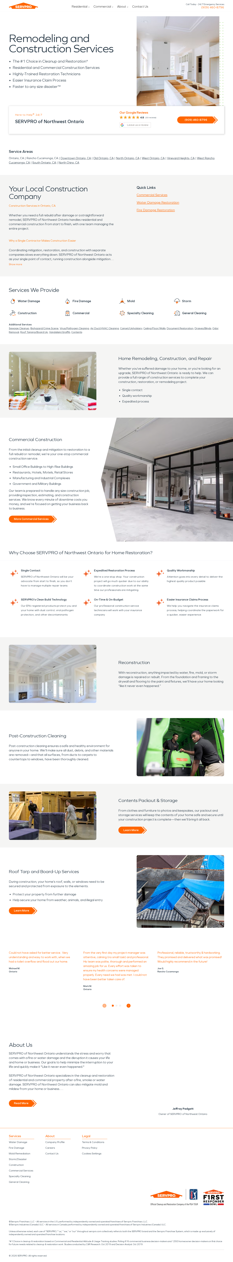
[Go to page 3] (120, 1005)
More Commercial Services (31, 519)
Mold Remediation (19, 1153)
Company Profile (55, 1142)
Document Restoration (180, 328)
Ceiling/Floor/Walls (154, 328)
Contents (76, 332)
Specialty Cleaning (20, 1176)
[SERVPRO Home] (23, 6)
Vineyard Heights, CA (181, 158)
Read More (21, 1103)
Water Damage (18, 1142)
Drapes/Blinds (203, 328)
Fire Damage (16, 1147)
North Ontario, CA (127, 158)
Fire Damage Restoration (156, 210)
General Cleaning (19, 1181)
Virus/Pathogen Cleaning (74, 328)
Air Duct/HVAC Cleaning (104, 328)
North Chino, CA (68, 162)
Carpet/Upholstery (131, 328)
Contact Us (140, 6)
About (121, 6)
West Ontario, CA (153, 158)
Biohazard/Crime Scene (44, 328)
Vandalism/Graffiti (59, 332)
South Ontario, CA (44, 162)
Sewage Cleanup (19, 328)
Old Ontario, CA (103, 158)
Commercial (102, 6)
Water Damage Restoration (158, 202)
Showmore (15, 264)
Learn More (131, 830)
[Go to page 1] (113, 1005)
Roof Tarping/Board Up (34, 332)
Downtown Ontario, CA (76, 158)
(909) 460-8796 (212, 7)
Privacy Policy (89, 1147)
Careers (50, 1147)
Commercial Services (152, 195)
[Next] (128, 1005)
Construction (16, 1164)
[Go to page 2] (116, 1005)
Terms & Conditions (93, 1142)
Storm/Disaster (18, 1159)
